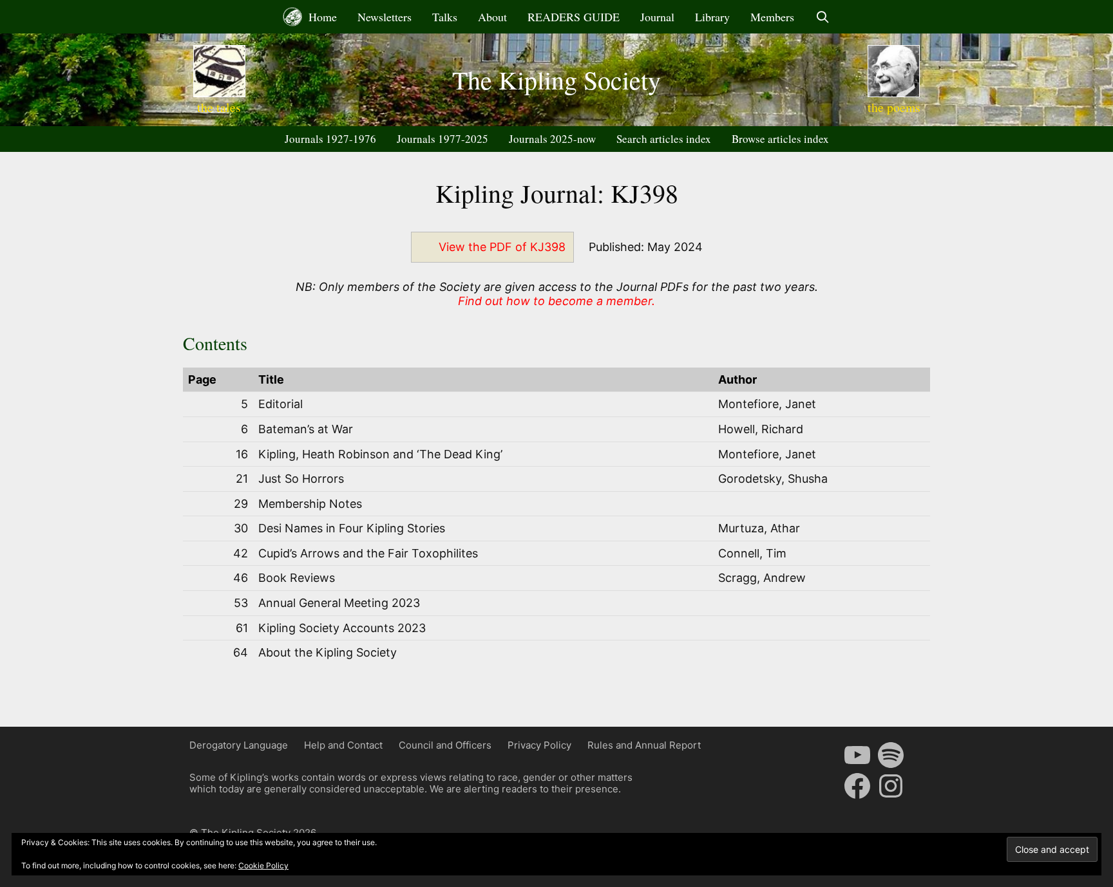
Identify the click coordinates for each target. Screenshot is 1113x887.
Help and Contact (343, 745)
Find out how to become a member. (556, 301)
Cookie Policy (263, 865)
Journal (657, 16)
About (492, 16)
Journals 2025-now (552, 138)
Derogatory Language (238, 745)
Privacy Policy (539, 745)
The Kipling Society (556, 79)
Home (321, 16)
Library (712, 16)
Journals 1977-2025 (442, 138)
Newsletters (384, 16)
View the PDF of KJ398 (502, 247)
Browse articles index (780, 138)
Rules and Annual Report (644, 745)
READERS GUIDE (574, 16)
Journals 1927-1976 (330, 138)
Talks (444, 16)
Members (772, 16)
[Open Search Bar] (822, 16)
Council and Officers (445, 745)
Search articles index (663, 138)
